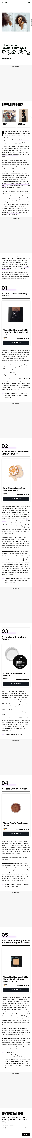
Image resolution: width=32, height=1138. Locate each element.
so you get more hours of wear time (15, 173)
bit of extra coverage (13, 212)
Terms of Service (26, 1127)
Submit (26, 1134)
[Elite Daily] (5, 2)
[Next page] (30, 117)
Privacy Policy (4, 1128)
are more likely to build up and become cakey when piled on (15, 183)
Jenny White (7, 58)
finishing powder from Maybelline (14, 350)
